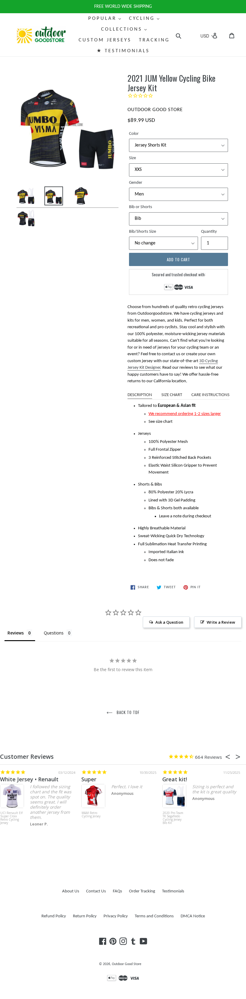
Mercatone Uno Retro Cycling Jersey (108, 816)
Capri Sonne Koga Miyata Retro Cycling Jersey (188, 818)
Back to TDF (128, 712)
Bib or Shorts (140, 207)
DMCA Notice (193, 916)
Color (134, 134)
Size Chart (171, 395)
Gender (135, 182)
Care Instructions (210, 395)
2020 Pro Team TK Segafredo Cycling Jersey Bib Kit (24, 818)
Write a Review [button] (221, 622)
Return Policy (85, 916)
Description (140, 395)
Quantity (209, 231)
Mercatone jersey (120, 779)
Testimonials (173, 891)
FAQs (117, 891)
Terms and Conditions (154, 916)
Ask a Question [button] (169, 622)
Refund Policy (53, 916)
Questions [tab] (54, 633)
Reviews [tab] (16, 633)
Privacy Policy (116, 916)
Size (132, 158)
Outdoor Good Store (126, 964)
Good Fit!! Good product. (210, 779)
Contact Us (96, 891)
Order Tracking (142, 891)
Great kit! (26, 779)
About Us (70, 891)
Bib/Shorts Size (142, 231)
